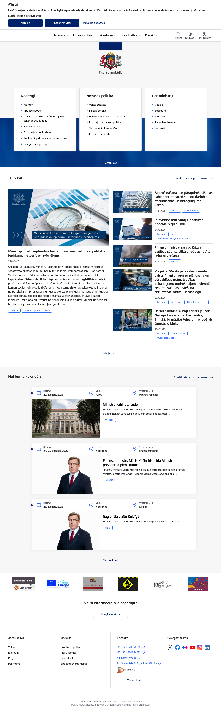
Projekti (12, 658)
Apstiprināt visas (62, 23)
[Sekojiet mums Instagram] (199, 647)
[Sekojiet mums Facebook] (177, 647)
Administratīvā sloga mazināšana (172, 238)
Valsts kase (176, 302)
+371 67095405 (130, 652)
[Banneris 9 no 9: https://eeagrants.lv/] (163, 584)
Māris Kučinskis (178, 333)
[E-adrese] (124, 670)
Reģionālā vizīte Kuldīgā (121, 517)
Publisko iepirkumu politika (37, 310)
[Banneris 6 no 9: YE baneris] (58, 584)
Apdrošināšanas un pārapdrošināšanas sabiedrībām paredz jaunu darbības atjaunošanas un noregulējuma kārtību (184, 199)
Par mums (14, 663)
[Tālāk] (204, 584)
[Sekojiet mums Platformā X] (170, 647)
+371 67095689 (130, 647)
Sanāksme (110, 480)
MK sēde (109, 420)
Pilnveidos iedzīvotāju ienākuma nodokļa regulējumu (179, 222)
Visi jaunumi (110, 353)
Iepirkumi (13, 652)
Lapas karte (67, 658)
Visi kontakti (134, 680)
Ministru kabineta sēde (120, 404)
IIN (172, 234)
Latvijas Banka (191, 210)
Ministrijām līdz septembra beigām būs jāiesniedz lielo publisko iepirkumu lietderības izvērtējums (56, 253)
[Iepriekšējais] (16, 584)
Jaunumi (14, 310)
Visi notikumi (110, 560)
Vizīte (107, 527)
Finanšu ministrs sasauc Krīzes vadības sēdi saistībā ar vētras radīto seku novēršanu (182, 251)
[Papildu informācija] (143, 647)
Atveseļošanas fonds (196, 302)
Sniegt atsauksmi (110, 614)
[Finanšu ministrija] (26, 35)
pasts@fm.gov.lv (130, 657)
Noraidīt (25, 23)
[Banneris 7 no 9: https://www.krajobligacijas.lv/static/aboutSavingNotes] (93, 584)
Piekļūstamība (69, 652)
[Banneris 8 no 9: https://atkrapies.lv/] (128, 584)
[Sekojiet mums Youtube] (192, 647)
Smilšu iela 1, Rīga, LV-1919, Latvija (141, 663)
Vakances (13, 647)
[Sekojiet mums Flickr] (185, 647)
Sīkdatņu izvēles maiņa (74, 663)
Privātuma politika (71, 647)
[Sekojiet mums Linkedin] (207, 647)
